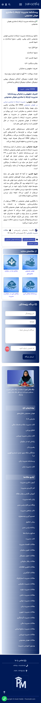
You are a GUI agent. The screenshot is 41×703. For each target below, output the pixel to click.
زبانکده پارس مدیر (28, 527)
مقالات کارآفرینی (29, 572)
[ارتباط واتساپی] (4, 698)
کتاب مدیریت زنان (28, 466)
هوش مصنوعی (32, 243)
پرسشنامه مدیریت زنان (27, 461)
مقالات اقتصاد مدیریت (27, 544)
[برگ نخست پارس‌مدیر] (32, 5)
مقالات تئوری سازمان (27, 550)
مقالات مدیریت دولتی (27, 600)
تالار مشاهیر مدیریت (27, 510)
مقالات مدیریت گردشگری (26, 617)
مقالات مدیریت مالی (28, 623)
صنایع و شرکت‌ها (29, 533)
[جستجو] (9, 4)
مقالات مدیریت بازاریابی (26, 584)
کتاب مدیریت (30, 538)
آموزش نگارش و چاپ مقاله (25, 493)
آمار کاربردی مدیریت (28, 488)
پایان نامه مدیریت (29, 499)
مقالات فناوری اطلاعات (27, 567)
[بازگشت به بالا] (4, 692)
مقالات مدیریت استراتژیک (26, 578)
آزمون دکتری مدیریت (27, 482)
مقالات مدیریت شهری (27, 612)
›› (7, 385)
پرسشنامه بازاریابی (28, 239)
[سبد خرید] (3, 4)
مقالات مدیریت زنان (28, 606)
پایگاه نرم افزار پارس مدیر (26, 505)
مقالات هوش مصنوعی (27, 640)
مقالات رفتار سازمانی (27, 561)
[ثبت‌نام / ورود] (6, 4)
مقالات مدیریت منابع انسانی (25, 629)
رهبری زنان (31, 447)
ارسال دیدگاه (29, 356)
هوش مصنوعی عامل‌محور (26, 413)
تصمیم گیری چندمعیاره (27, 516)
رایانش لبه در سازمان (27, 441)
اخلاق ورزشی (30, 430)
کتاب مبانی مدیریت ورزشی (25, 436)
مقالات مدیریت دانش (27, 595)
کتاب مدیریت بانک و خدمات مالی (23, 424)
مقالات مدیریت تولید (27, 589)
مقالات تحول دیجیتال (27, 555)
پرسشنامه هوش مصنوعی (13, 239)
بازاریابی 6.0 (30, 419)
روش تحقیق (30, 522)
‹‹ (33, 385)
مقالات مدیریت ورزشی (27, 634)
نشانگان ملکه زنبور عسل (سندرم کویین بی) (21, 454)
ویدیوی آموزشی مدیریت (26, 645)
